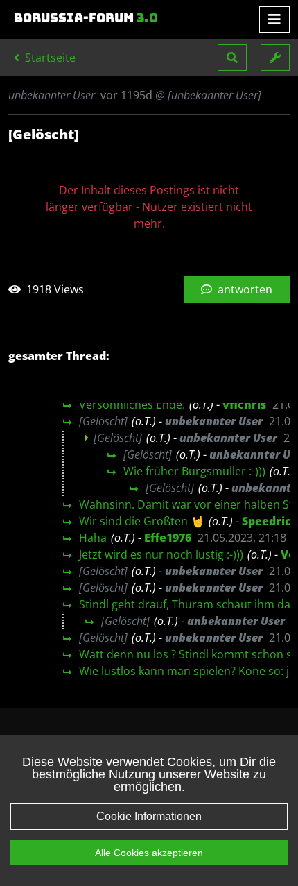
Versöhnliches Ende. (132, 404)
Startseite (49, 57)
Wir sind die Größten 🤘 (141, 521)
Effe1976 (167, 537)
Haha (92, 537)
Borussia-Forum (86, 18)
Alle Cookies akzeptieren (149, 852)
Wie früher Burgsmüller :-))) (194, 471)
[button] (232, 57)
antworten (243, 289)
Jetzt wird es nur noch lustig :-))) (161, 554)
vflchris (244, 404)
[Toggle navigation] (274, 19)
